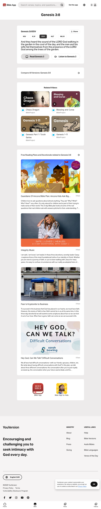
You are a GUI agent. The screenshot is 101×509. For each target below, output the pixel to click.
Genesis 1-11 (64, 134)
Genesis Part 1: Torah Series (36, 136)
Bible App (38, 395)
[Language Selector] (84, 4)
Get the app (73, 5)
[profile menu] (93, 4)
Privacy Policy (8, 488)
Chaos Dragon (35, 109)
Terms (17, 488)
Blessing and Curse (67, 109)
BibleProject (30, 113)
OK (94, 484)
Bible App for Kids (61, 395)
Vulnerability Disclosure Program (15, 491)
